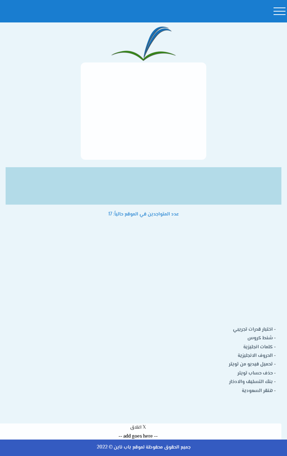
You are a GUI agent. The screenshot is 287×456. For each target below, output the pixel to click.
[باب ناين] (143, 44)
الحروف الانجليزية (255, 355)
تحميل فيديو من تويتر (251, 364)
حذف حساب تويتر (255, 373)
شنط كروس (260, 338)
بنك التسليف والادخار (251, 382)
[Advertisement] (143, 111)
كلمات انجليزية (258, 347)
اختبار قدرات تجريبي (253, 329)
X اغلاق (138, 427)
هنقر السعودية (257, 391)
